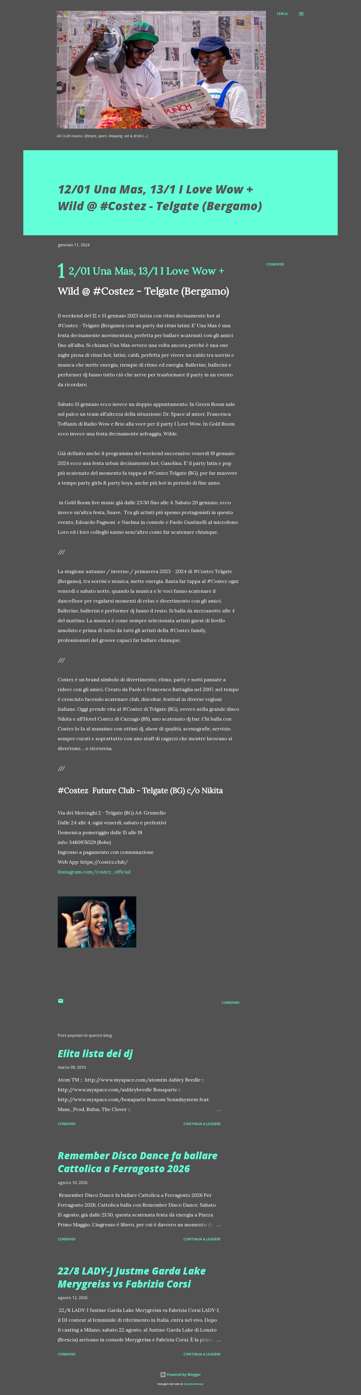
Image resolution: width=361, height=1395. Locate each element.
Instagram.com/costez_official (94, 872)
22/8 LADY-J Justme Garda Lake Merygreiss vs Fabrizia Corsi (132, 1277)
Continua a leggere (202, 1123)
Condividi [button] (275, 264)
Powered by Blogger (183, 1374)
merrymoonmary (193, 1384)
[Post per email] (61, 1002)
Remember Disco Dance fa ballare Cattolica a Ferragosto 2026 (138, 1162)
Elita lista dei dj (95, 1053)
